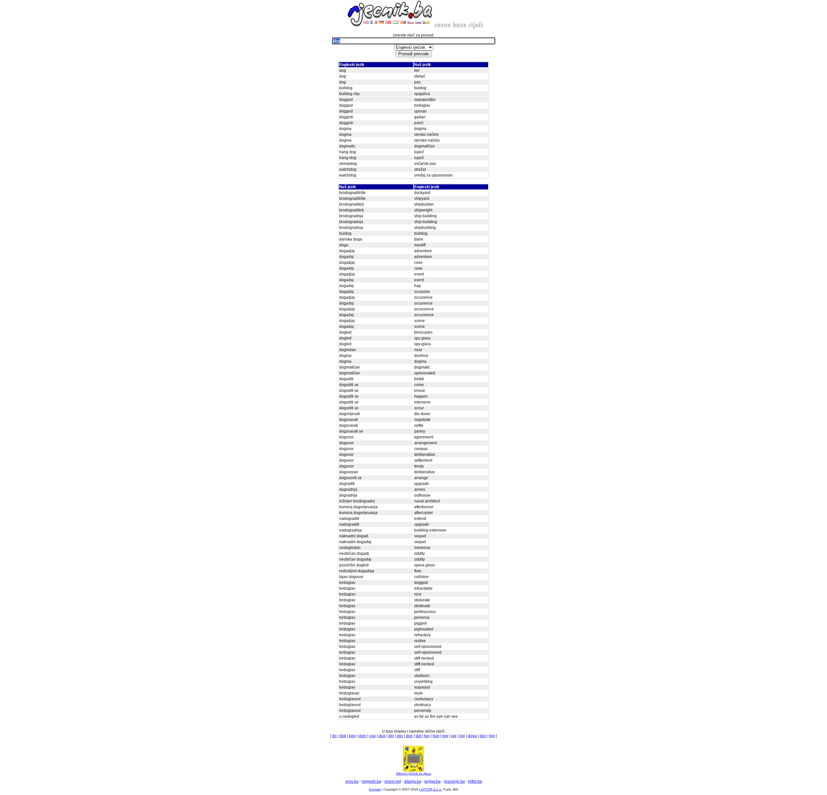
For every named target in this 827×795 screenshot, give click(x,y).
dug (382, 736)
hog (436, 736)
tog (492, 736)
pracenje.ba (454, 781)
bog (352, 736)
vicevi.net (392, 781)
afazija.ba (412, 781)
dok (343, 736)
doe (409, 736)
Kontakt (375, 789)
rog (445, 736)
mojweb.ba (371, 781)
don (483, 736)
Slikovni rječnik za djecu (413, 773)
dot (418, 736)
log (462, 736)
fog (427, 736)
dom (362, 736)
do (334, 736)
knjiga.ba (432, 781)
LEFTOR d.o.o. (430, 789)
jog (453, 736)
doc (400, 736)
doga (472, 736)
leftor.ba (475, 781)
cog (372, 736)
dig (391, 736)
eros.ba (352, 781)
